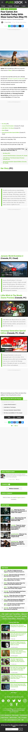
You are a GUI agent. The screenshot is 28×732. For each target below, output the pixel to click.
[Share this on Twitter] (17, 26)
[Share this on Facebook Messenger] (22, 26)
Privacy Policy (9, 616)
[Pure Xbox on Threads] (11, 705)
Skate (10, 70)
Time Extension (23, 715)
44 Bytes (9, 710)
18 (9, 537)
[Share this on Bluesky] (12, 26)
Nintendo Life (8, 715)
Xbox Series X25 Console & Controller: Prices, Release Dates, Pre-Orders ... (14, 579)
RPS (23, 720)
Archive (5, 618)
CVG (19, 720)
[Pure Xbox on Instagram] (25, 701)
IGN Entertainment (21, 709)
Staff (11, 614)
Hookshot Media (9, 709)
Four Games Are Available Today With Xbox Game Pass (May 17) (14, 14)
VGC (6, 720)
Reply (18, 479)
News (2, 9)
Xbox (6, 9)
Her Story (4, 123)
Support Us (24, 614)
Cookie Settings (12, 618)
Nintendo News (13, 717)
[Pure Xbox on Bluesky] (19, 701)
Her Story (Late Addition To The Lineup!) (13, 413)
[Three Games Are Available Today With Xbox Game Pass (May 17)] (14, 58)
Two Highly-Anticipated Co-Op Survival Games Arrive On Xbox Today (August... (15, 588)
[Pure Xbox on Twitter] (14, 701)
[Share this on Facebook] (14, 26)
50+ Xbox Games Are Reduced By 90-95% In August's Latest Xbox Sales (14, 604)
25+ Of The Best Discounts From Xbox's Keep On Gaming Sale (14, 608)
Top (3, 614)
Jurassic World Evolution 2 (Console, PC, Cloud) (15, 155)
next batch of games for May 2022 (15, 78)
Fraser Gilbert (8, 22)
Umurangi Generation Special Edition (10, 132)
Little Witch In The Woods (8, 128)
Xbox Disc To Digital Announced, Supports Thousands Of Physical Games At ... (14, 571)
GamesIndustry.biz (12, 720)
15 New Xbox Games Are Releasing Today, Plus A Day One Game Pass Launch (15, 596)
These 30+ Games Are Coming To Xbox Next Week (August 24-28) (14, 575)
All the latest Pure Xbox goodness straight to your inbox (14, 725)
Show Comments (14, 488)
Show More (14, 692)
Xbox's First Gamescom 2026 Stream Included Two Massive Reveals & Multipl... (14, 600)
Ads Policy (24, 616)
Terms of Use (17, 616)
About (6, 614)
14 (17, 426)
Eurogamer (24, 717)
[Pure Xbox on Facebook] (16, 705)
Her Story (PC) (6, 153)
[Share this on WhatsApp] (9, 26)
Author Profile (12, 479)
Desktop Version (21, 618)
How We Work (16, 614)
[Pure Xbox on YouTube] (8, 701)
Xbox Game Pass (12, 9)
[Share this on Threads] (20, 26)
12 (9, 546)
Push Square (15, 715)
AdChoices (15, 710)
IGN (19, 717)
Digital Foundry (4, 717)
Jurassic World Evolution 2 (8, 126)
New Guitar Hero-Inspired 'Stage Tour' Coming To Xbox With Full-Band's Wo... (14, 583)
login (18, 497)
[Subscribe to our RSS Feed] (3, 701)
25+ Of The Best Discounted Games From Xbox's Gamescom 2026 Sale (15, 592)
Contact (3, 616)
